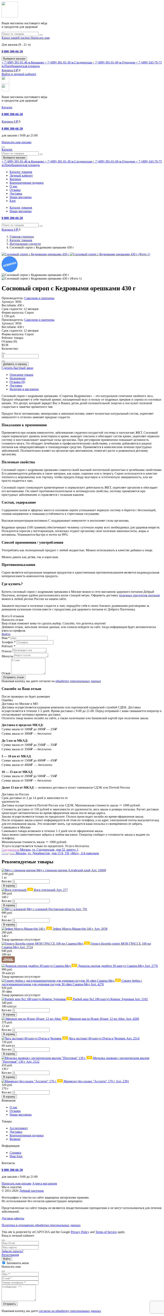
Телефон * (9, 642)
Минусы (7, 656)
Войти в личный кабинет (19, 74)
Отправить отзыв (13, 677)
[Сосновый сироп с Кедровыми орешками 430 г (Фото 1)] (110, 254)
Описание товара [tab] (21, 374)
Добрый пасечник (31, 1190)
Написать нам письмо (16, 1183)
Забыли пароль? (12, 1251)
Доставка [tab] (16, 385)
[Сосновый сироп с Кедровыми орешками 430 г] (36, 254)
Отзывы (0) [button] (9, 341)
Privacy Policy (80, 1232)
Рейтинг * (8, 646)
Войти (6, 634)
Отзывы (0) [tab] (17, 382)
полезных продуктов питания (139, 595)
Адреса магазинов (44, 1183)
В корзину (9, 885)
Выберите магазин (14, 58)
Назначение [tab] (18, 378)
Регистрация (10, 1254)
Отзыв (6, 673)
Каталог (7, 107)
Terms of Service (106, 1232)
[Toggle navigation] (3, 146)
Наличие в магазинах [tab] (24, 389)
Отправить (9, 1303)
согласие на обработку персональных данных (70, 1311)
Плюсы (7, 651)
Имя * (6, 638)
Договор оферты (13, 1218)
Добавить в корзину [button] (15, 364)
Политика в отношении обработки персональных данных (41, 1225)
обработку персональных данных (78, 681)
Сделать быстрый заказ (17, 368)
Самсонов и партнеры (39, 298)
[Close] (3, 1240)
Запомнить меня (17, 1263)
